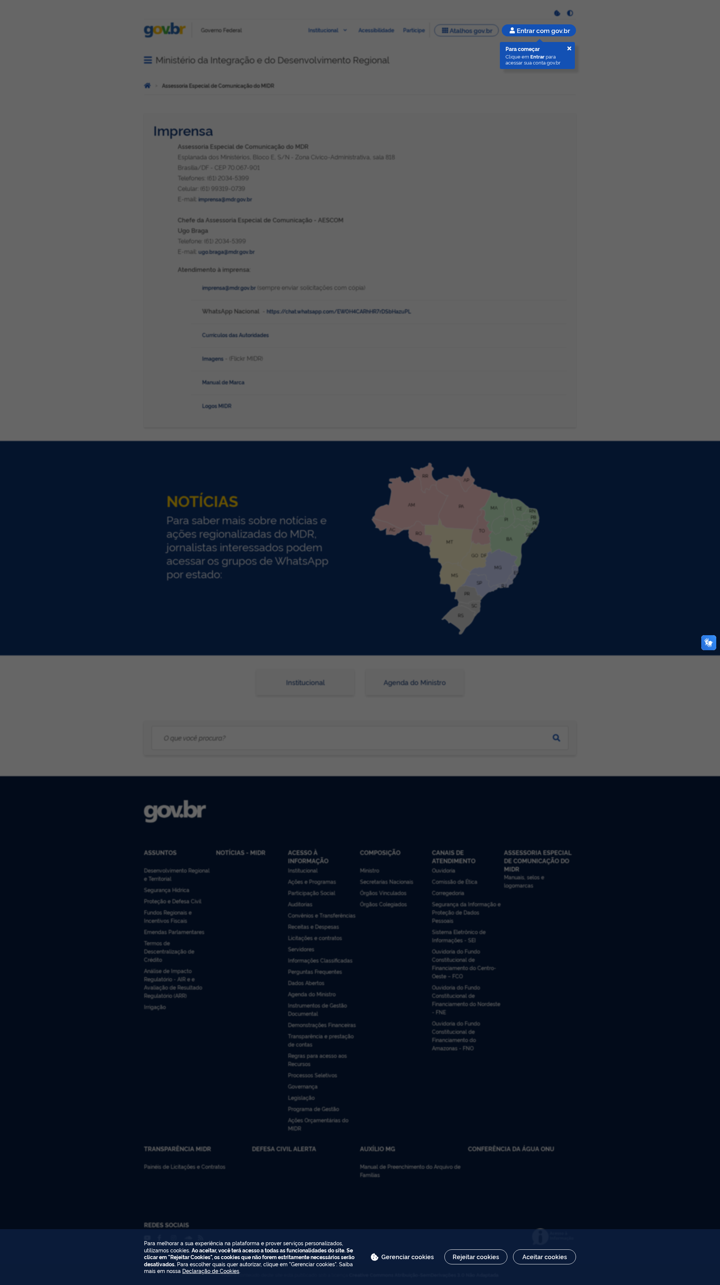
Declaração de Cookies (210, 1270)
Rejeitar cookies (476, 1256)
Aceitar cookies (544, 1256)
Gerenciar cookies (407, 1256)
